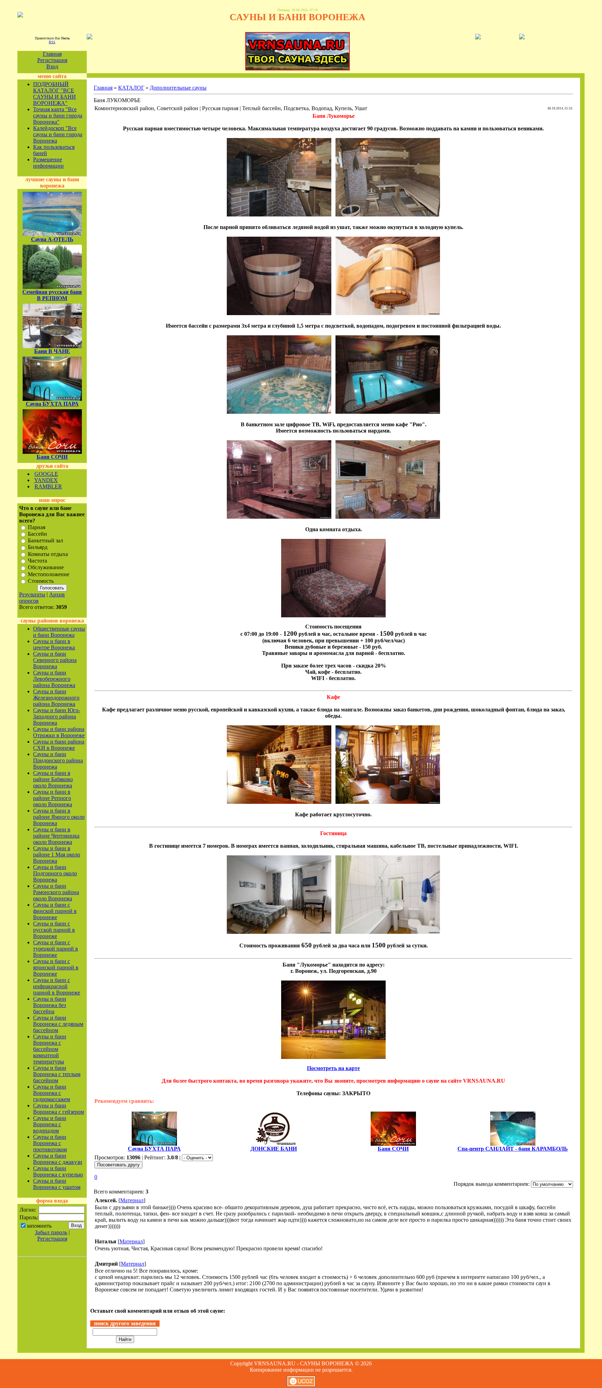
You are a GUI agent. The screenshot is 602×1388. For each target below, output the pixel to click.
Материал (132, 1200)
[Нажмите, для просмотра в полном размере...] (279, 215)
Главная (52, 54)
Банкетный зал (45, 540)
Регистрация (52, 60)
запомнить (39, 1226)
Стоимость (41, 581)
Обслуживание (46, 568)
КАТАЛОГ (131, 88)
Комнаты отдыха (48, 554)
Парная (36, 527)
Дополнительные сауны (178, 88)
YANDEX (46, 480)
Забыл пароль (51, 1232)
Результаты (32, 594)
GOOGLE (46, 474)
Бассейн (37, 534)
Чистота (37, 561)
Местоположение (48, 574)
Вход (52, 66)
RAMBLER (48, 486)
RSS (52, 42)
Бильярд (37, 547)
